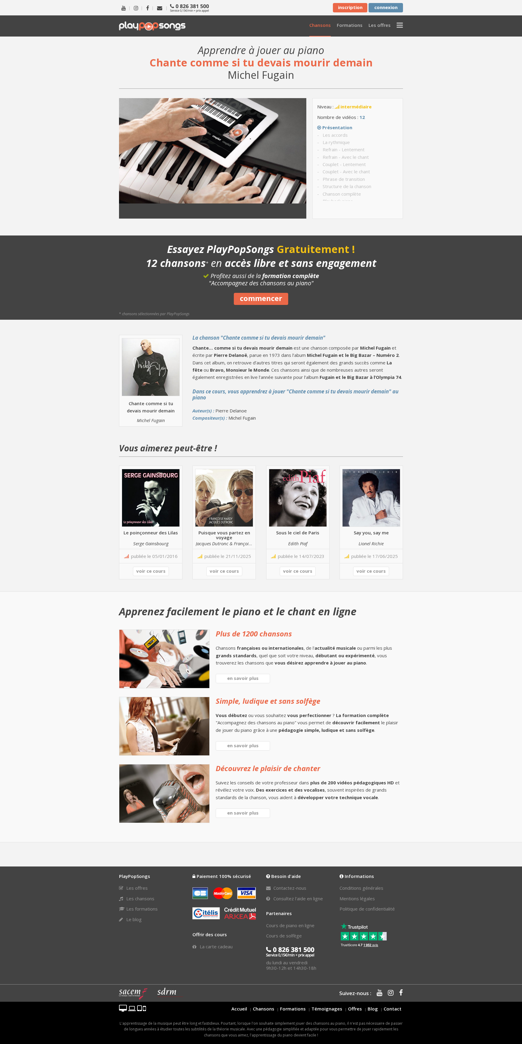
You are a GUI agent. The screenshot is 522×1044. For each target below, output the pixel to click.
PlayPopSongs (152, 26)
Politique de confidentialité (367, 909)
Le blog (133, 919)
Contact (392, 1009)
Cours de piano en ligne (290, 925)
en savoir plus (243, 678)
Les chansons (139, 898)
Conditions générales (361, 888)
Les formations (141, 909)
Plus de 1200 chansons (254, 634)
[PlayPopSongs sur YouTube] (123, 7)
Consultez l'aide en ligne (297, 898)
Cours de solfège (284, 936)
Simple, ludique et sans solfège (268, 701)
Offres (355, 1009)
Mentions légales (357, 898)
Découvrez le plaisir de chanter (268, 768)
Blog (373, 1009)
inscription (350, 7)
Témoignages (326, 1009)
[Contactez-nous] (160, 7)
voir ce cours (151, 571)
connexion (386, 7)
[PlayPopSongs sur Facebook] (148, 7)
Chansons (263, 1009)
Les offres (136, 888)
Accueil (239, 1009)
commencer (261, 298)
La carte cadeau (215, 946)
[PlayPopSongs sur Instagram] (136, 7)
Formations (293, 1009)
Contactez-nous (289, 888)
